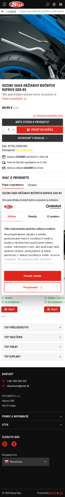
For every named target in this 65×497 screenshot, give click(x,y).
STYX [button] (5, 424)
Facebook (14, 444)
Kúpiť (11, 309)
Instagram (4, 444)
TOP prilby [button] (11, 347)
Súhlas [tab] (12, 216)
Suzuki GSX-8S (10, 11)
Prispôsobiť (30, 287)
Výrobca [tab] (32, 185)
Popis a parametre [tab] (13, 184)
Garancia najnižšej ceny (49, 115)
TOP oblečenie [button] (13, 337)
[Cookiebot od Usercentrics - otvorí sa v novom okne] (46, 207)
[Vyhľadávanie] (47, 4)
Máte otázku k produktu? (32, 122)
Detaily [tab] (32, 216)
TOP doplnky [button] (12, 356)
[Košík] (60, 4)
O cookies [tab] (53, 216)
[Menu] (4, 4)
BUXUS (52, 493)
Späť (3, 11)
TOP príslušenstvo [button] (16, 327)
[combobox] (32, 138)
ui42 (61, 493)
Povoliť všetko (32, 275)
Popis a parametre (12, 98)
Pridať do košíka (42, 129)
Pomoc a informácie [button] (15, 416)
